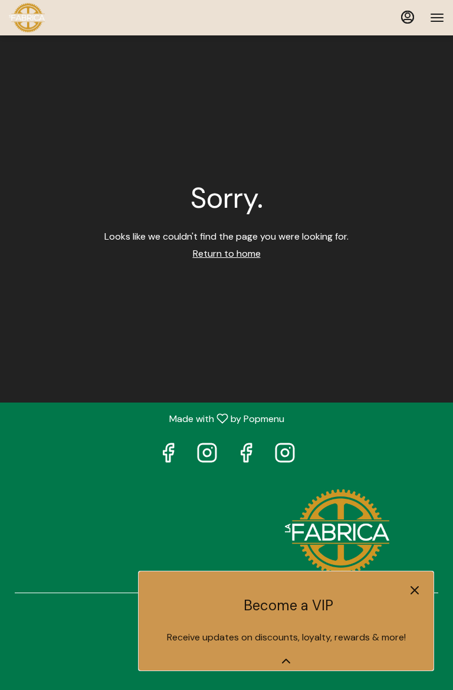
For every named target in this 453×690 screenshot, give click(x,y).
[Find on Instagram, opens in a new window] (207, 456)
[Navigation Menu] (437, 18)
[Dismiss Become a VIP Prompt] (415, 590)
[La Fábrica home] (62, 17)
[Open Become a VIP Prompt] (286, 661)
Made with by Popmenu (146, 418)
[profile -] (408, 17)
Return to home (227, 253)
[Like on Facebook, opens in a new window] (168, 456)
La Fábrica (337, 532)
